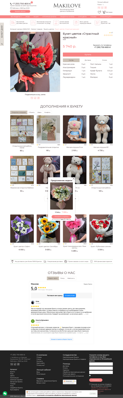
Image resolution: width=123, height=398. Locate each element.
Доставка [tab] (88, 60)
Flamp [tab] (62, 278)
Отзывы (93, 17)
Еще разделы (14, 390)
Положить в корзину (61, 216)
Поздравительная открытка (48, 147)
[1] (105, 35)
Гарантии (66, 370)
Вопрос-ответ (41, 383)
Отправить (95, 380)
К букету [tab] (31, 112)
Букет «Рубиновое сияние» (101, 246)
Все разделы (15, 17)
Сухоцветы (82, 17)
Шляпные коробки (16, 380)
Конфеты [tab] (47, 112)
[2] (106, 35)
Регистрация (41, 374)
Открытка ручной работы (101, 188)
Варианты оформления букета (47, 381)
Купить (88, 54)
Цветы (12, 375)
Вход (38, 372)
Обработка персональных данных (74, 372)
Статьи (39, 359)
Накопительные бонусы (71, 357)
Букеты (12, 372)
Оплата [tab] (104, 60)
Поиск (99, 4)
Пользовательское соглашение (73, 376)
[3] (108, 35)
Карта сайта (40, 363)
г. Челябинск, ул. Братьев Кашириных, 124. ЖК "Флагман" (20, 358)
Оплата (65, 368)
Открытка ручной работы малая (22, 146)
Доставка (66, 366)
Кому (12, 386)
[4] (110, 35)
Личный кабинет (103, 2)
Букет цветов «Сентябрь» (48, 246)
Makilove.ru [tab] (71, 278)
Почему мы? (41, 365)
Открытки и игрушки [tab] (19, 112)
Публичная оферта (69, 374)
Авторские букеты (16, 382)
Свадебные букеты (67, 17)
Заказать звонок (20, 11)
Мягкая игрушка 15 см (74, 147)
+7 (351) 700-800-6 (21, 4)
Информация (105, 17)
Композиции (14, 378)
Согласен (93, 393)
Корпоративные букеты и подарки (74, 359)
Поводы (12, 384)
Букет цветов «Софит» (22, 246)
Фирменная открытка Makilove (22, 188)
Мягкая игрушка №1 (101, 147)
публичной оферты (103, 389)
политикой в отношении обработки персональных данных (57, 395)
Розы (28, 17)
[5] (112, 35)
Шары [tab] (39, 112)
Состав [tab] (71, 60)
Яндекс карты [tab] (52, 278)
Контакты (40, 361)
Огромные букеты (49, 17)
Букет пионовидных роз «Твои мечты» (74, 247)
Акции (36, 17)
